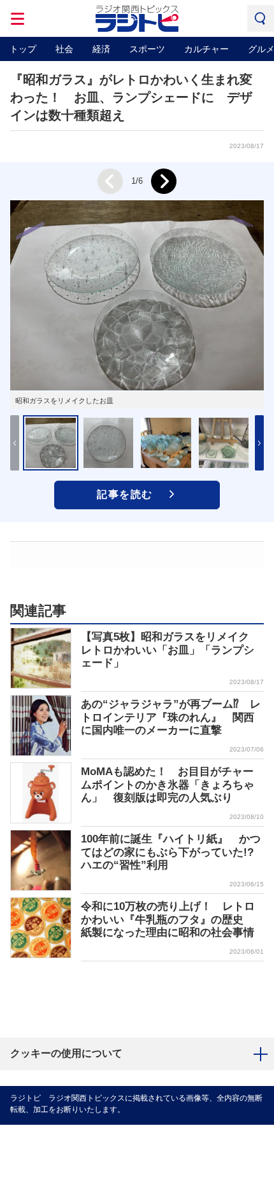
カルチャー (206, 49)
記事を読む (125, 494)
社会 (64, 49)
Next (164, 181)
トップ (23, 49)
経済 (101, 49)
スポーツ (147, 49)
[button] (259, 443)
